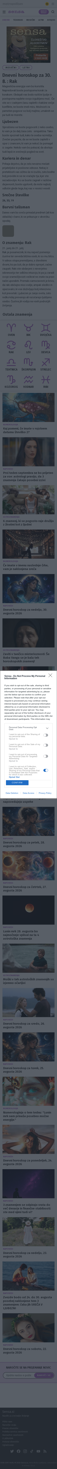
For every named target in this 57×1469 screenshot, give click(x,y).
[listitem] (28, 728)
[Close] (51, 676)
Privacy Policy (45, 793)
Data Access (28, 793)
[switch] (45, 735)
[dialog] (28, 735)
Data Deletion (12, 793)
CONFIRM (17, 783)
